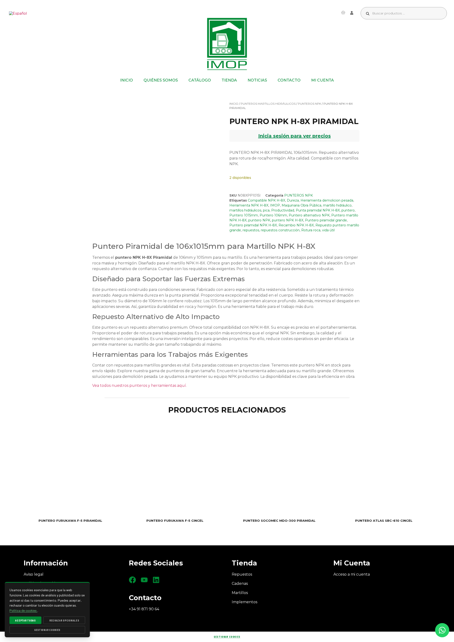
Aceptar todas (25, 620)
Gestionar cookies (227, 636)
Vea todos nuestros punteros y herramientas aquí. (139, 385)
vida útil (328, 230)
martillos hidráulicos (245, 210)
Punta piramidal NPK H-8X (318, 210)
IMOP (275, 205)
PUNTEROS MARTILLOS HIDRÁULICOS (268, 103)
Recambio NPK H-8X (296, 225)
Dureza (293, 200)
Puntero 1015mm (243, 215)
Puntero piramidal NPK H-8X (253, 225)
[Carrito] (343, 12)
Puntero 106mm (273, 215)
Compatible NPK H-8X (266, 200)
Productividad (282, 210)
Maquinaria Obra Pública (301, 205)
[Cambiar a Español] (18, 13)
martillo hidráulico (337, 205)
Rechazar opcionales (64, 620)
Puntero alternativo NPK (309, 215)
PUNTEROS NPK (309, 103)
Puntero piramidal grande (326, 220)
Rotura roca (310, 230)
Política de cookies (23, 610)
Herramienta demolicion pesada (327, 200)
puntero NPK (259, 220)
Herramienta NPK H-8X (248, 205)
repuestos (251, 230)
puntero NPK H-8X (287, 220)
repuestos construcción (280, 230)
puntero (348, 210)
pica (266, 210)
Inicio (233, 103)
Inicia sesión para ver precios (294, 136)
